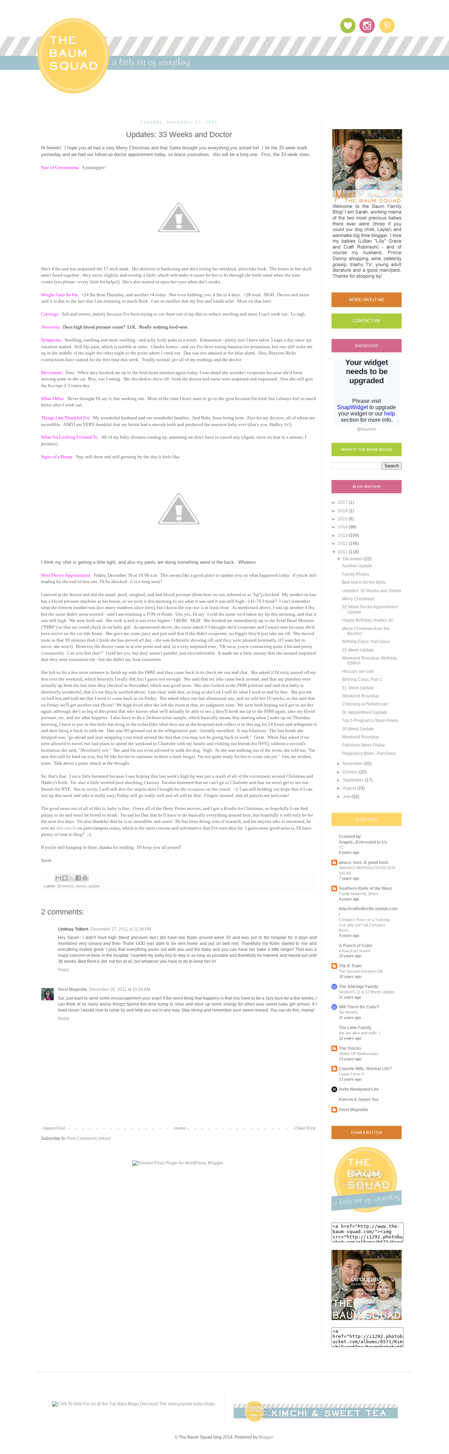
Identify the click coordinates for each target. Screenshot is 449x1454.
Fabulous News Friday (363, 745)
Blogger (266, 1437)
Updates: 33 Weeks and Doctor (371, 590)
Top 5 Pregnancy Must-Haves (370, 720)
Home (180, 1128)
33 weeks (65, 886)
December (353, 558)
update (94, 886)
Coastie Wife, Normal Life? (365, 1068)
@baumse (366, 429)
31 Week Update (358, 687)
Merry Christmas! (358, 598)
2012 (343, 543)
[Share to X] (71, 877)
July (347, 796)
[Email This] (58, 877)
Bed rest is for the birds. (364, 582)
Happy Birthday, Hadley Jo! (368, 620)
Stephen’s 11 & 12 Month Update (366, 992)
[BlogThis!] (64, 877)
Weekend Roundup (360, 696)
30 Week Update (358, 728)
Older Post (305, 1128)
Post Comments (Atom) (89, 1138)
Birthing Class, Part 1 (362, 679)
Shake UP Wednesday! (358, 1053)
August (350, 788)
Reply (63, 969)
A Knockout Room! (354, 951)
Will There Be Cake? (359, 1007)
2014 (343, 527)
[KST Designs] (316, 1420)
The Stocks (350, 1048)
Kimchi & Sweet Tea (358, 1099)
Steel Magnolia (72, 989)
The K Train (350, 965)
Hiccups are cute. (358, 671)
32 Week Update (358, 650)
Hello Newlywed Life (359, 1089)
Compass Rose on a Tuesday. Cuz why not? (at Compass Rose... (365, 925)
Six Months (348, 1012)
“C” (341, 847)
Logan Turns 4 (351, 1074)
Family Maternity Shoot (358, 894)
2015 (343, 518)
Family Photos (355, 574)
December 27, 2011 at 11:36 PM (121, 929)
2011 (343, 551)
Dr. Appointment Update (364, 712)
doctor (81, 886)
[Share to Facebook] (78, 877)
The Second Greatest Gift (361, 971)
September (354, 780)
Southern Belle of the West (365, 888)
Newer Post (54, 1128)
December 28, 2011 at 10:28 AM (119, 989)
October (351, 772)
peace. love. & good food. (364, 862)
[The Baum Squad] (366, 1213)
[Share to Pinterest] (84, 877)
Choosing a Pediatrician (365, 704)
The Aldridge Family (358, 986)
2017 (343, 502)
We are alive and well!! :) (359, 1033)
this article (66, 828)
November (353, 763)
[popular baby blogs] (133, 1403)
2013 (343, 535)
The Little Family (355, 1027)
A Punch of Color (356, 945)
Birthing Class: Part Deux (366, 641)
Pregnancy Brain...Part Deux (369, 753)
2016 (343, 510)
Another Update (357, 565)
